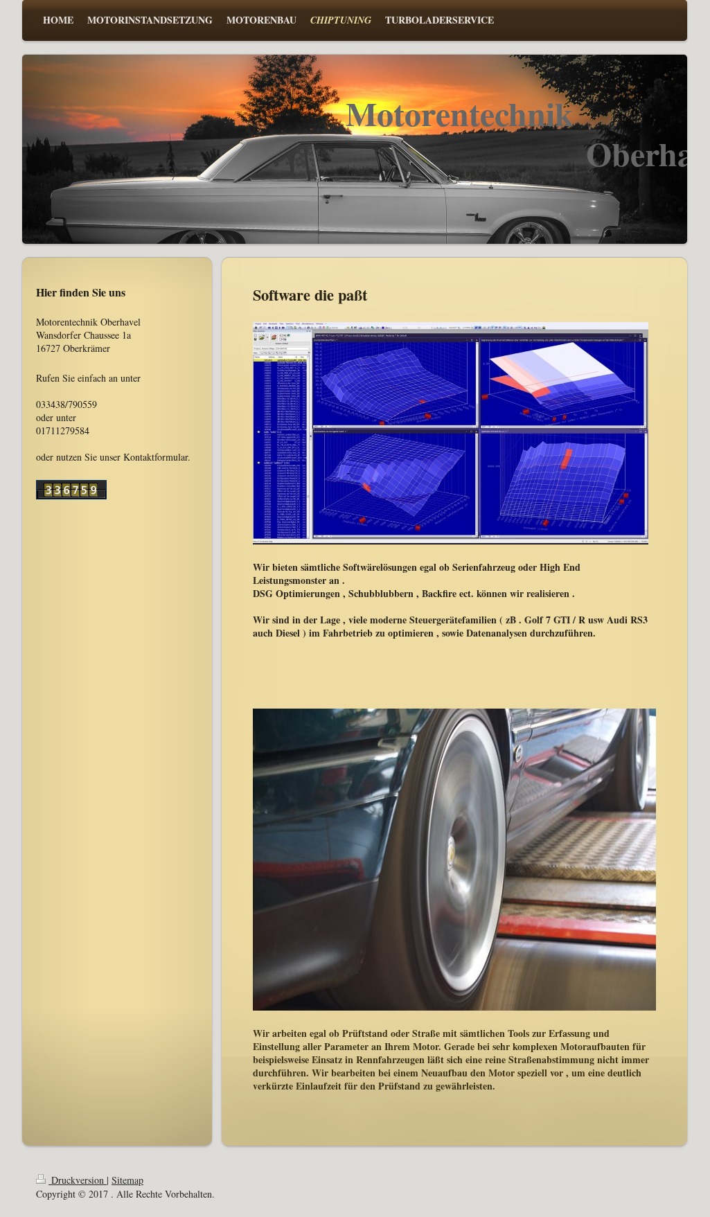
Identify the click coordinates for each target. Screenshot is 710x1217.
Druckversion (77, 1180)
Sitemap (127, 1180)
